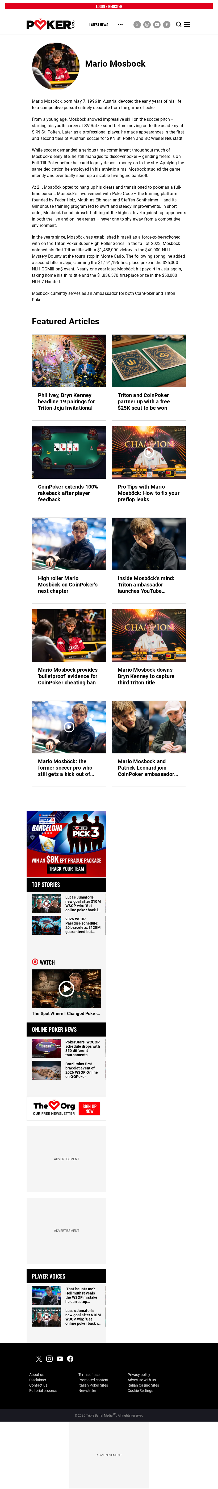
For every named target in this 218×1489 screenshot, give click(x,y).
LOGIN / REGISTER (109, 6)
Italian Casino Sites (143, 1385)
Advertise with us (142, 1380)
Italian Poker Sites (93, 1385)
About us (36, 1375)
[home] (50, 25)
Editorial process (43, 1390)
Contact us (38, 1385)
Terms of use (88, 1375)
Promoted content (93, 1380)
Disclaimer (37, 1380)
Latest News (98, 25)
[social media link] (137, 24)
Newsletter (87, 1390)
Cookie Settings (140, 1390)
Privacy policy (139, 1375)
